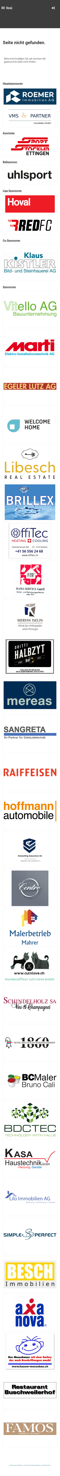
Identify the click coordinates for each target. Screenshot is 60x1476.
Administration (46, 1465)
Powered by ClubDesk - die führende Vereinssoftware (25, 1465)
